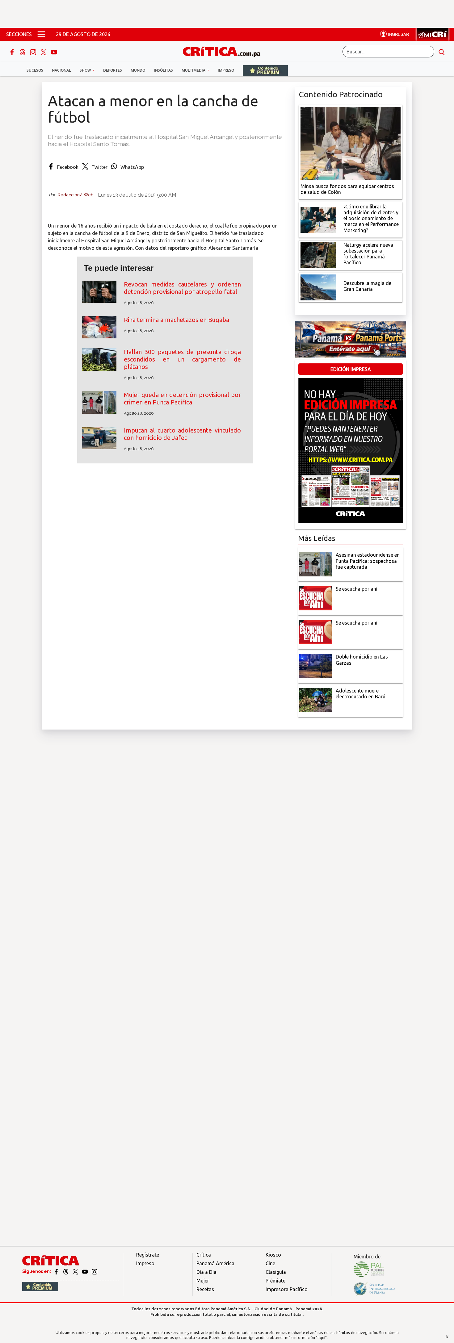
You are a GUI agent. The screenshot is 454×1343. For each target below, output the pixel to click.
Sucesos (35, 70)
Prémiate (275, 1280)
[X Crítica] (44, 51)
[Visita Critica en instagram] (94, 1271)
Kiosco (273, 1254)
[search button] (442, 51)
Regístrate (147, 1254)
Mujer (202, 1280)
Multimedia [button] (194, 70)
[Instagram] (33, 51)
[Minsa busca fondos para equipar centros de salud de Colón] (351, 143)
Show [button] (86, 70)
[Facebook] (12, 51)
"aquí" (321, 1337)
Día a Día (206, 1272)
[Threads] (23, 51)
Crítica (203, 1254)
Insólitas (163, 70)
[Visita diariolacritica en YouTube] (85, 1271)
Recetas (205, 1289)
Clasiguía (276, 1272)
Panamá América (215, 1263)
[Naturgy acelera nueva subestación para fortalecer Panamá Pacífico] (318, 254)
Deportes (112, 70)
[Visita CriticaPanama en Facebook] (56, 1271)
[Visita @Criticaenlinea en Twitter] (66, 1271)
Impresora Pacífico (287, 1289)
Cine (270, 1263)
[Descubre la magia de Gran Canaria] (318, 287)
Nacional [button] (61, 70)
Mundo (138, 70)
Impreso (226, 70)
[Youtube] (54, 51)
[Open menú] (41, 34)
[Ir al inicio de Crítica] (225, 51)
